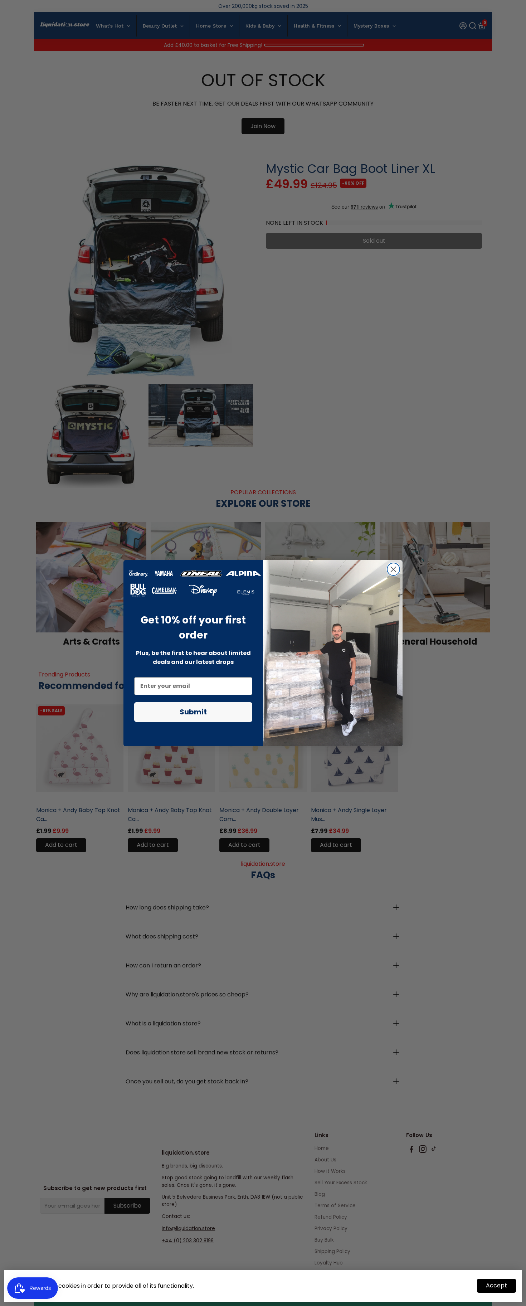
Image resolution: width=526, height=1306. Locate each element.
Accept (496, 1285)
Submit (193, 712)
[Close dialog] (393, 569)
